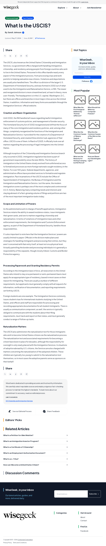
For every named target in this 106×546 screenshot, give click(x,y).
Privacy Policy (7, 542)
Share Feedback (53, 411)
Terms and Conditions (20, 542)
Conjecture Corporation (25, 540)
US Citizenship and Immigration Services (19, 401)
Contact (83, 520)
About (82, 517)
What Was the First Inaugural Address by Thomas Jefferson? (78, 111)
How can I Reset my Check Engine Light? (94, 159)
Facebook (84, 531)
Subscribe (87, 77)
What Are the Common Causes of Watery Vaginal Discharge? (79, 136)
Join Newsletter (94, 7)
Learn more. (84, 2)
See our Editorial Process (22, 411)
